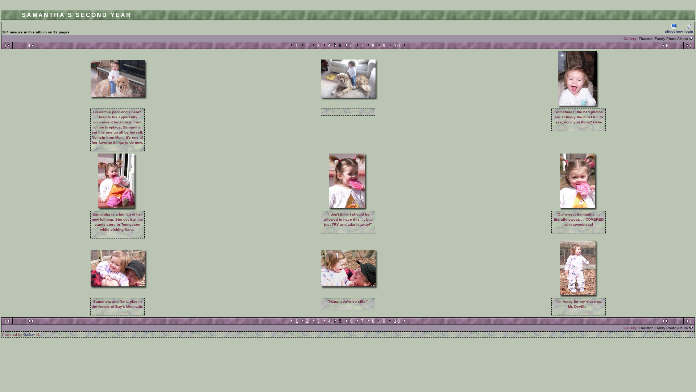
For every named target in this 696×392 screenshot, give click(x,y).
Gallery (29, 334)
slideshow (674, 31)
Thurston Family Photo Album (664, 39)
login (688, 31)
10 (397, 45)
